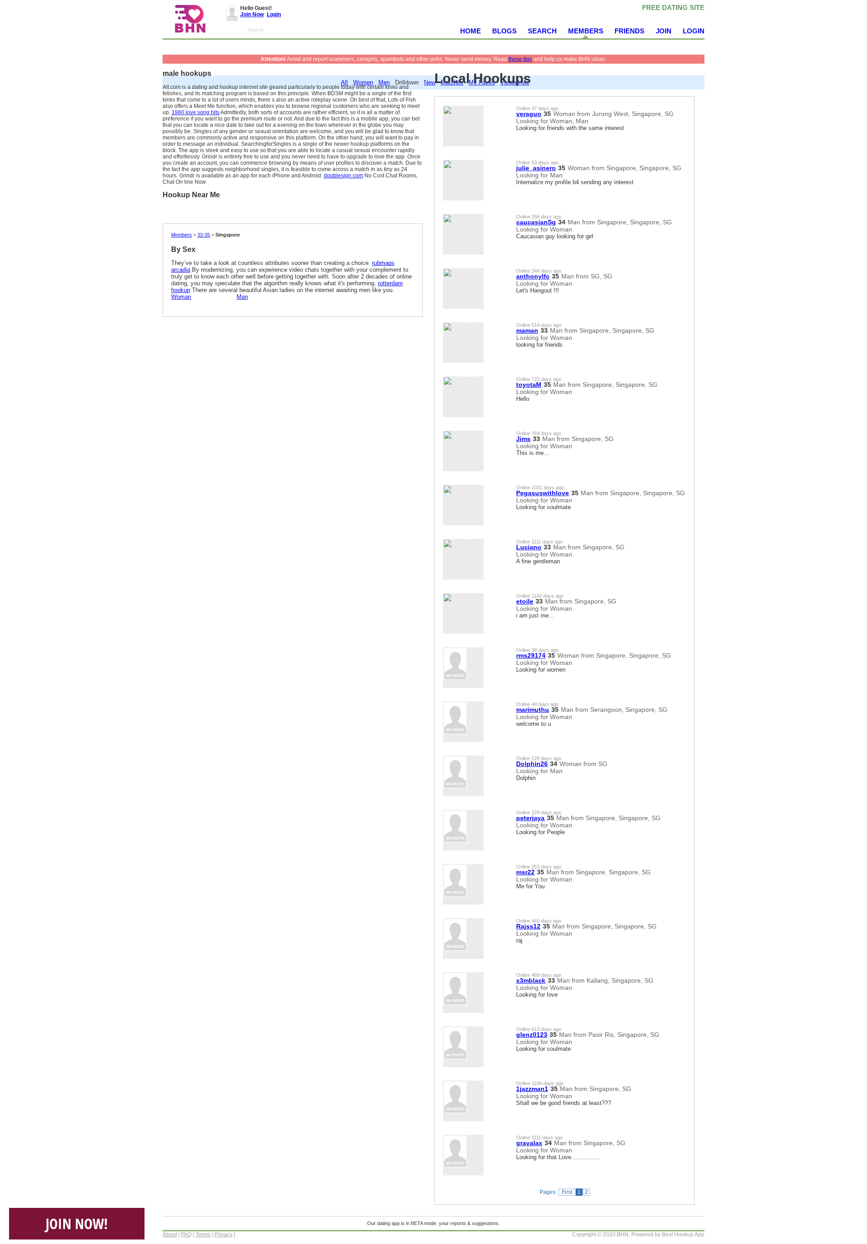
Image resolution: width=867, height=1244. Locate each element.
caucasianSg (536, 222)
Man (242, 296)
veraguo (528, 113)
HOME (470, 31)
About (170, 1234)
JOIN (663, 31)
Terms (203, 1234)
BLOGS (504, 31)
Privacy (223, 1234)
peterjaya (530, 818)
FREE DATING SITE (673, 7)
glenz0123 (531, 1034)
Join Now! (77, 1223)
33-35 (203, 234)
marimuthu (532, 709)
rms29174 (530, 655)
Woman (181, 296)
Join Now (252, 14)
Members (181, 234)
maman (527, 330)
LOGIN (693, 31)
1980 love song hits (195, 112)
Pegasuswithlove (542, 493)
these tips (520, 59)
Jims (523, 438)
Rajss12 (528, 926)
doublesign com (343, 175)
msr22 (525, 872)
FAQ (186, 1234)
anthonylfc (533, 276)
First (566, 1192)
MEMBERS (585, 31)
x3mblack (530, 980)
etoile (524, 601)
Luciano (528, 547)
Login (274, 14)
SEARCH (542, 31)
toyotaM (528, 384)
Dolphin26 (532, 763)
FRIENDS (629, 31)
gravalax (529, 1143)
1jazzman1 (532, 1088)
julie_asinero (536, 168)
